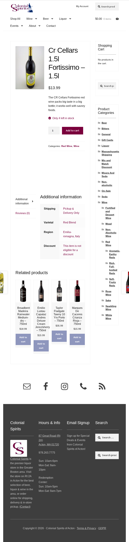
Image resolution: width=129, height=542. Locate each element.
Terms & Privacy (86, 528)
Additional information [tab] (22, 201)
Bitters (105, 128)
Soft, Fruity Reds (112, 282)
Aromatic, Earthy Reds (114, 254)
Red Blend (69, 222)
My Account (82, 6)
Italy (77, 236)
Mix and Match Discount (107, 163)
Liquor (63, 18)
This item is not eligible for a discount (72, 250)
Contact (51, 25)
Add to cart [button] (23, 339)
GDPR (102, 528)
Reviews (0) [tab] (22, 213)
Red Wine (66, 146)
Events (14, 25)
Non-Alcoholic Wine (110, 233)
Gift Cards (107, 140)
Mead (108, 223)
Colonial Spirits (19, 458)
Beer (46, 18)
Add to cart (72, 130)
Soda (105, 196)
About (32, 25)
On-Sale (106, 191)
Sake (108, 300)
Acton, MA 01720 (49, 444)
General (106, 134)
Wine (29, 18)
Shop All (15, 18)
